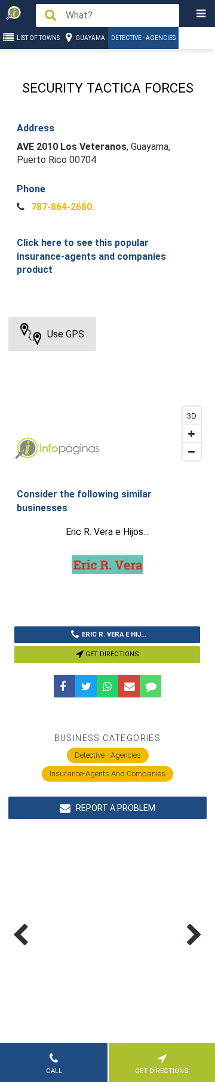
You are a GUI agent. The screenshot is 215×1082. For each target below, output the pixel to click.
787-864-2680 (60, 207)
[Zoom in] (192, 433)
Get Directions (111, 654)
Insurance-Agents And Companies (107, 773)
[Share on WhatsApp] (107, 686)
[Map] (107, 391)
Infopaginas (26, 448)
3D (191, 415)
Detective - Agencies (143, 38)
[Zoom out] (192, 451)
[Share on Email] (129, 686)
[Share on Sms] (150, 686)
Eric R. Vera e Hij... (114, 634)
